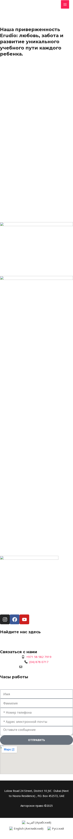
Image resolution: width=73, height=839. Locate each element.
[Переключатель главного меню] (65, 4)
